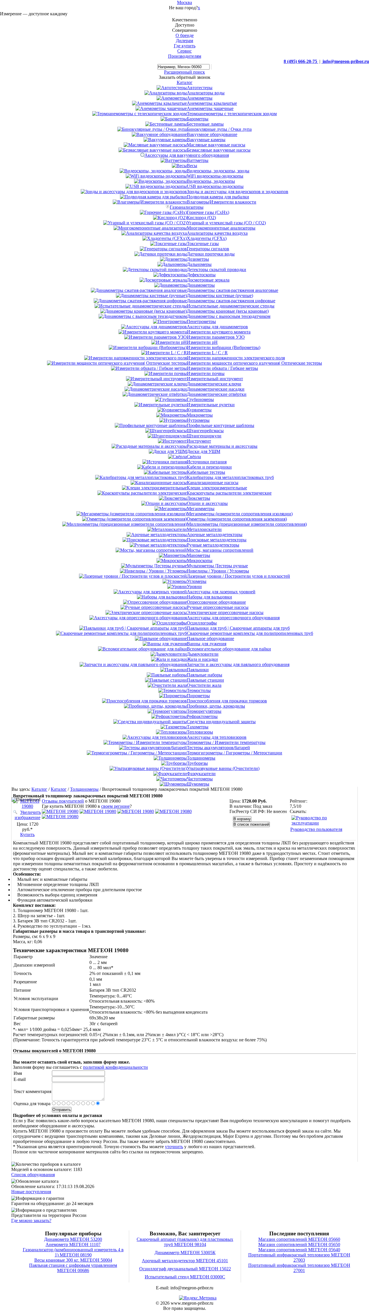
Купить (27, 834)
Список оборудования (33, 1174)
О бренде (185, 35)
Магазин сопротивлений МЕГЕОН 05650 (299, 1244)
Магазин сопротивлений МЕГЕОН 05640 (299, 1249)
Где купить (184, 45)
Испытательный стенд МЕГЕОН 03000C (185, 1276)
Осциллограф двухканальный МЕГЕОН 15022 (185, 1268)
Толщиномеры (84, 789)
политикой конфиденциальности (115, 1067)
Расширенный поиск (184, 72)
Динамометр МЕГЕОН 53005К (185, 1252)
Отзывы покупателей (63, 801)
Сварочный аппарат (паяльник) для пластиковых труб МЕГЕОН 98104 (185, 1242)
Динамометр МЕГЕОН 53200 (73, 1239)
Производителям (184, 56)
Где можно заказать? (31, 1220)
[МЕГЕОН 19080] (60, 811)
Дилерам (184, 40)
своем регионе (115, 806)
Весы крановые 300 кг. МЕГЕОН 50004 (73, 1260)
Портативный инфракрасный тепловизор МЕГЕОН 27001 (299, 1268)
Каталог (39, 789)
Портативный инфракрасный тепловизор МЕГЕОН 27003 (299, 1257)
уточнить (174, 1146)
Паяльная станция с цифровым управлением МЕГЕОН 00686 (73, 1268)
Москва (184, 2)
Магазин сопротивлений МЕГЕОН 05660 (299, 1239)
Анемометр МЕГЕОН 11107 (73, 1244)
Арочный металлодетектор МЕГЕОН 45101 (185, 1260)
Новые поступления (31, 1191)
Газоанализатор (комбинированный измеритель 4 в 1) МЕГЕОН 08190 (73, 1252)
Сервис (184, 51)
